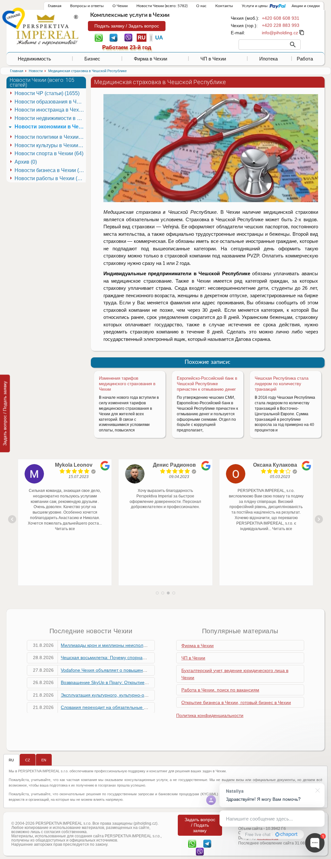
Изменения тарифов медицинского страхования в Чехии (127, 384)
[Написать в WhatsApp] (99, 37)
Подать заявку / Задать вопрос (126, 25)
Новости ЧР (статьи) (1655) (47, 93)
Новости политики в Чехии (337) (50, 137)
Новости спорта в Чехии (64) (49, 153)
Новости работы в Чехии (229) (50, 178)
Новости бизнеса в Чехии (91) (50, 170)
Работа (305, 58)
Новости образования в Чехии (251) (50, 101)
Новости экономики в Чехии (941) (50, 126)
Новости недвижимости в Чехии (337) (50, 118)
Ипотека (268, 58)
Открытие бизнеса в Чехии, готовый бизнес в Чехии (236, 702)
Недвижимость (34, 58)
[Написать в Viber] (128, 37)
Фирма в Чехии (150, 58)
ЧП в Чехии (213, 58)
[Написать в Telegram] (114, 37)
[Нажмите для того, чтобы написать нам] (280, 32)
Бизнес (92, 58)
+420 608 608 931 (280, 18)
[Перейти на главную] (47, 29)
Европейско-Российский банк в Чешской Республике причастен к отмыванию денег (207, 384)
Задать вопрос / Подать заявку (4, 413)
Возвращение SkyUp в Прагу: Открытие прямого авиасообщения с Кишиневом (145, 682)
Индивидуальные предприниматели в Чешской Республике (176, 273)
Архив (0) (26, 162)
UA (159, 38)
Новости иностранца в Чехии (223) (50, 110)
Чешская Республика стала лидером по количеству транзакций (281, 384)
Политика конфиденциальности (209, 715)
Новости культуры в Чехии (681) (50, 145)
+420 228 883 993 (280, 25)
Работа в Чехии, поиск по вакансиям (220, 689)
